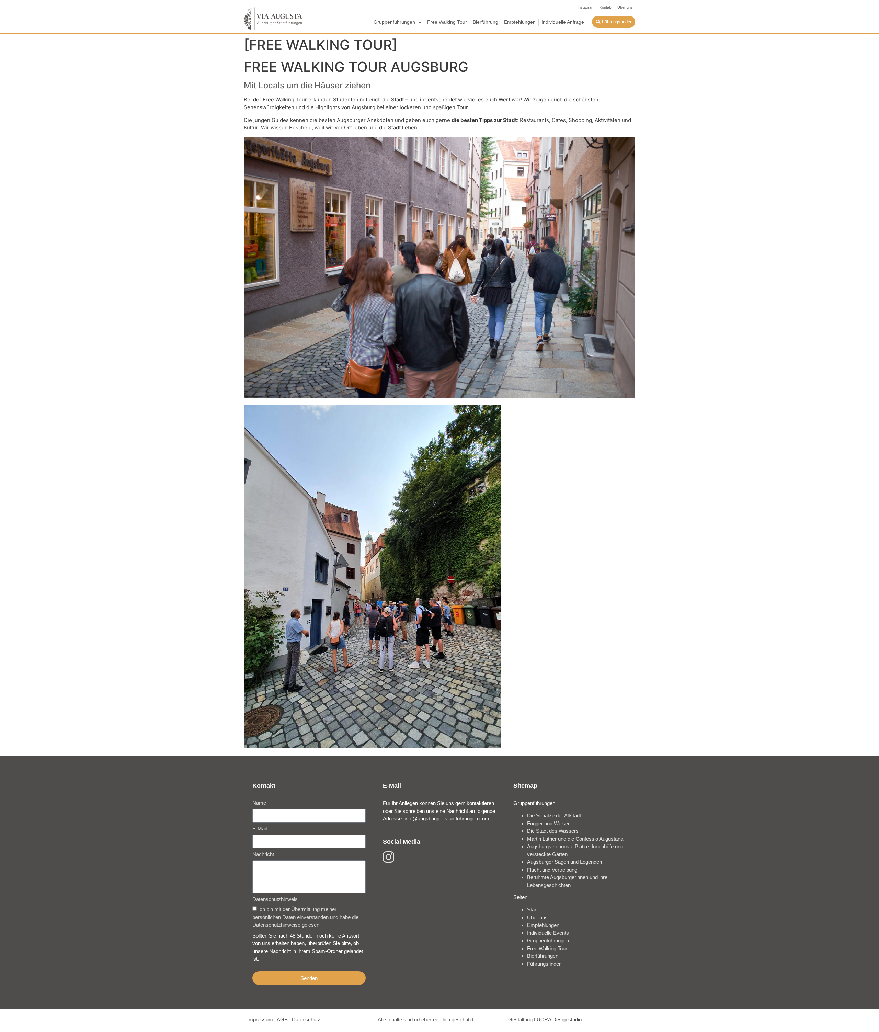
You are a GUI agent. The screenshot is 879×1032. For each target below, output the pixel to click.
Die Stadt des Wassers (553, 831)
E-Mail (259, 828)
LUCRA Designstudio (558, 1019)
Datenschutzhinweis (275, 899)
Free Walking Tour (447, 22)
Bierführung (485, 22)
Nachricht (263, 854)
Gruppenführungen (394, 22)
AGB (282, 1019)
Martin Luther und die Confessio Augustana (575, 839)
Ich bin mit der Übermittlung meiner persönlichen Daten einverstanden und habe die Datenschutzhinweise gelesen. (305, 917)
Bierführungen (542, 956)
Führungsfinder (544, 964)
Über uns (537, 917)
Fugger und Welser (548, 823)
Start (532, 909)
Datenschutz (306, 1019)
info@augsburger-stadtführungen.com (446, 818)
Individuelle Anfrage (562, 22)
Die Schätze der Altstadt (554, 815)
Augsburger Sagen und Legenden (564, 862)
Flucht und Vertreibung (552, 870)
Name (259, 803)
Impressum (260, 1019)
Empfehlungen (520, 22)
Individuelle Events (548, 933)
